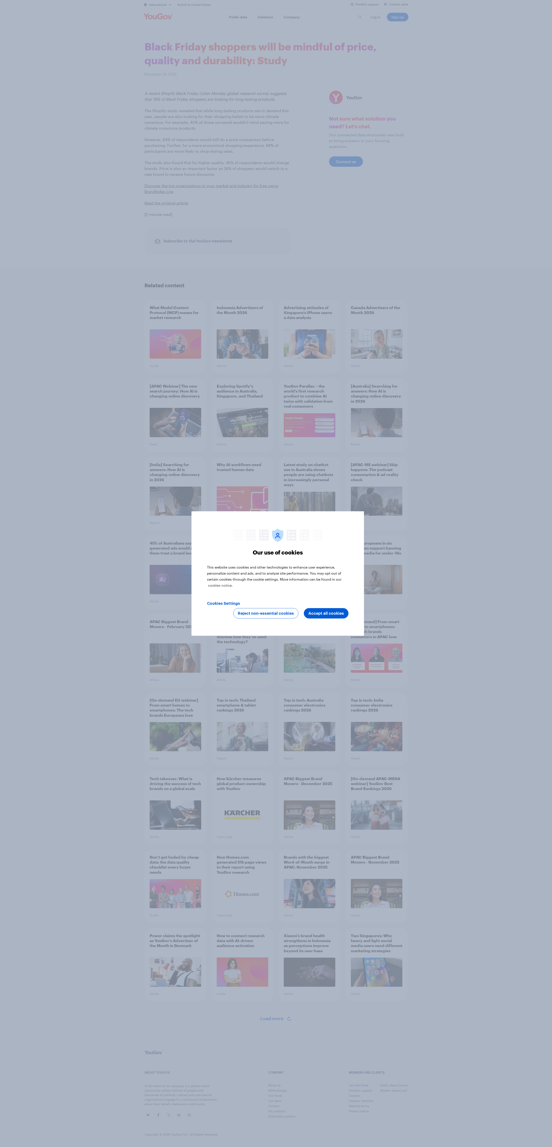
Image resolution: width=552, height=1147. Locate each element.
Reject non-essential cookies (266, 613)
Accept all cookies (326, 613)
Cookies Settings (223, 603)
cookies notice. (220, 585)
